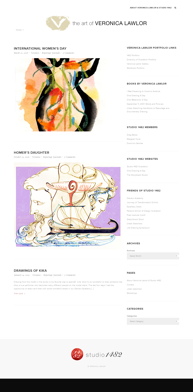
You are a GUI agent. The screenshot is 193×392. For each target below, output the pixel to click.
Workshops (132, 293)
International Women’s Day (40, 48)
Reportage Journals (51, 53)
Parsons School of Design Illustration (144, 211)
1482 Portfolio (133, 55)
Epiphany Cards (134, 207)
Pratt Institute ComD (136, 215)
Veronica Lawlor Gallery (138, 64)
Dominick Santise (135, 143)
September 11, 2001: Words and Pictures (145, 104)
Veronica (35, 53)
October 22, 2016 (21, 157)
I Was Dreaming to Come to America (143, 91)
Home (18, 30)
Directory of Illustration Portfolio (141, 59)
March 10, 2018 (21, 53)
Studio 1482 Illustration (137, 166)
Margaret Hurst (133, 139)
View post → (20, 293)
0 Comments (68, 53)
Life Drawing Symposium (138, 228)
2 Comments (69, 275)
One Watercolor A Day (137, 100)
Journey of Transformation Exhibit (142, 202)
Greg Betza (132, 135)
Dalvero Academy (135, 198)
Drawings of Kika (30, 271)
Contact (130, 285)
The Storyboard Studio (137, 175)
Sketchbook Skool (135, 219)
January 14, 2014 (21, 275)
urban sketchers (134, 289)
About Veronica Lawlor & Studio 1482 (144, 280)
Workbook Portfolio (135, 68)
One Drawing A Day (136, 95)
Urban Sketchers (134, 223)
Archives (131, 250)
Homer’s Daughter (31, 153)
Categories (132, 316)
